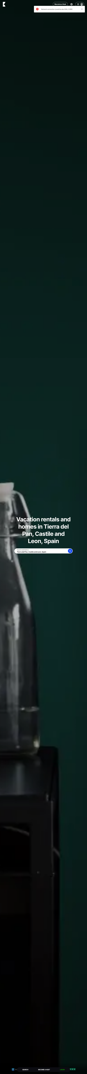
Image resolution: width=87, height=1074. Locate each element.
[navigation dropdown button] (79, 4)
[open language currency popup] (71, 4)
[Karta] (4, 4)
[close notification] (82, 9)
